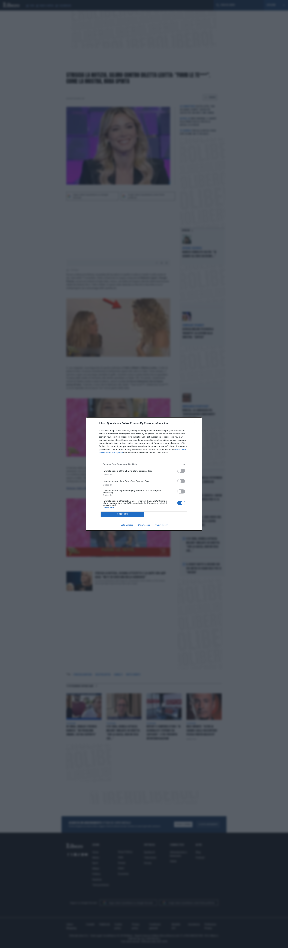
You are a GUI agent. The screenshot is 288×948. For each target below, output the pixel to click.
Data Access (144, 525)
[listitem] (144, 464)
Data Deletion (127, 525)
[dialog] (144, 474)
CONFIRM (122, 514)
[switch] (181, 471)
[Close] (196, 423)
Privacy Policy (161, 525)
